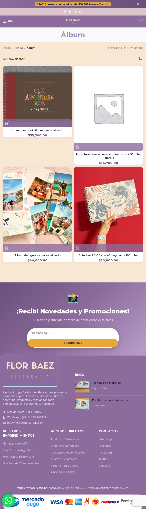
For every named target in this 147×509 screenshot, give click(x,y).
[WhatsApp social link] (80, 12)
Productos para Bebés (65, 446)
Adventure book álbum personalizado (37, 130)
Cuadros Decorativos (64, 459)
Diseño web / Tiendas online (21, 463)
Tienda (18, 48)
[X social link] (70, 12)
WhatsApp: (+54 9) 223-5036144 (27, 417)
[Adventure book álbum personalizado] (37, 96)
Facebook (105, 446)
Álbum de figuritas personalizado (37, 255)
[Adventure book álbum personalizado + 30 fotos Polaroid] (108, 108)
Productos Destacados (65, 439)
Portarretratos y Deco (64, 465)
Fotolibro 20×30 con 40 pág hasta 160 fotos (108, 255)
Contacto (104, 465)
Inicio (6, 48)
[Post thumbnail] (82, 386)
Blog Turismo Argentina (18, 450)
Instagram (105, 452)
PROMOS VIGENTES (63, 472)
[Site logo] (73, 21)
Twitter (103, 459)
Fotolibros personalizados (110, 400)
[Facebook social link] (65, 12)
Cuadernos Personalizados (68, 452)
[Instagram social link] (75, 12)
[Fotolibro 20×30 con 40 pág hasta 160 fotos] (108, 209)
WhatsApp (105, 439)
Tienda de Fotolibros (106, 382)
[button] (7, 123)
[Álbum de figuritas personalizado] (37, 209)
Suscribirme (73, 342)
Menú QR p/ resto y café (18, 456)
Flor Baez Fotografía (15, 443)
